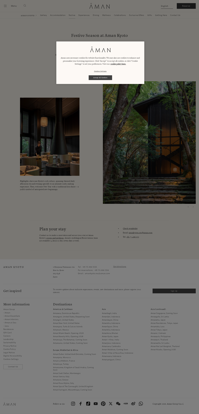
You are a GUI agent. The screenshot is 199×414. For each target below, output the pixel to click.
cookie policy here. (118, 64)
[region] (100, 62)
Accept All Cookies (100, 78)
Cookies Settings (100, 71)
